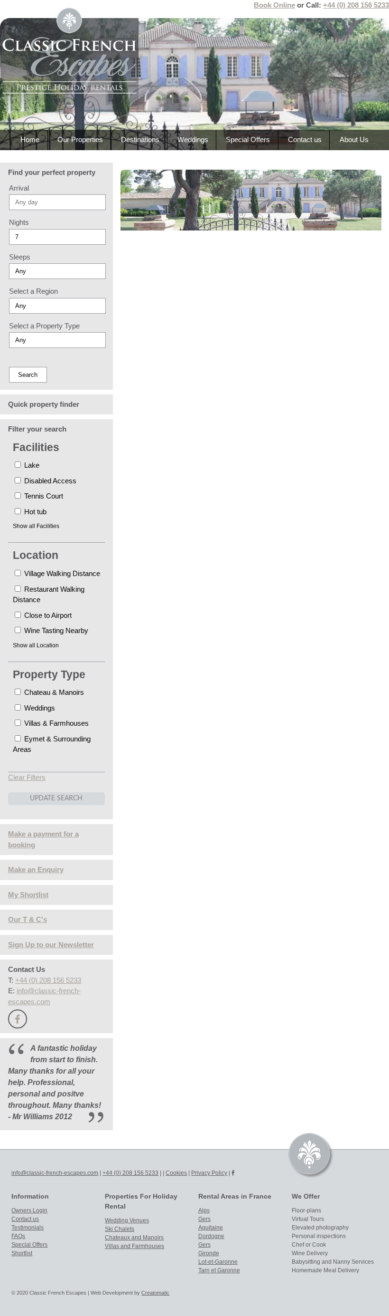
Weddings (192, 139)
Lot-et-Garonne (218, 1261)
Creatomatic (155, 1293)
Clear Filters (27, 777)
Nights (19, 222)
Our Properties (80, 139)
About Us (354, 139)
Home (29, 139)
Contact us (305, 139)
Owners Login (29, 1210)
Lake (30, 465)
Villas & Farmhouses (55, 723)
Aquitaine (210, 1227)
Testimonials (27, 1227)
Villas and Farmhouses (134, 1246)
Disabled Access (49, 481)
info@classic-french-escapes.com (54, 1173)
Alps (204, 1210)
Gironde (208, 1253)
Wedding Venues (127, 1220)
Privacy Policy (209, 1173)
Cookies (176, 1173)
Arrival (19, 188)
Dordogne (211, 1236)
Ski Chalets (119, 1229)
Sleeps (19, 257)
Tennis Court (42, 496)
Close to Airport (47, 615)
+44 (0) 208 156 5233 (356, 5)
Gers (204, 1219)
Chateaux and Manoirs (134, 1237)
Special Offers (248, 139)
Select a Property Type (44, 326)
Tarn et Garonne (219, 1270)
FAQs (18, 1236)
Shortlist (21, 1253)
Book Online (274, 5)
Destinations (140, 139)
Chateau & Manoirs (53, 692)
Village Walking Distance (61, 573)
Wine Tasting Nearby (55, 630)
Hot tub (34, 512)
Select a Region (33, 291)
